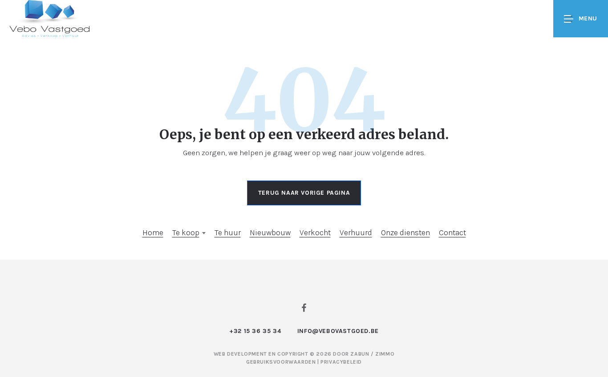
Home (152, 232)
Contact (452, 232)
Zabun (359, 354)
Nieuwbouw (270, 232)
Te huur (228, 232)
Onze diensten (405, 232)
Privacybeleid (341, 362)
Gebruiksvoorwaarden (281, 362)
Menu (588, 18)
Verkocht (315, 232)
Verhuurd (356, 232)
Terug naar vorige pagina (304, 193)
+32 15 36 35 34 (255, 331)
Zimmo (384, 354)
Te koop (185, 232)
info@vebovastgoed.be (338, 331)
